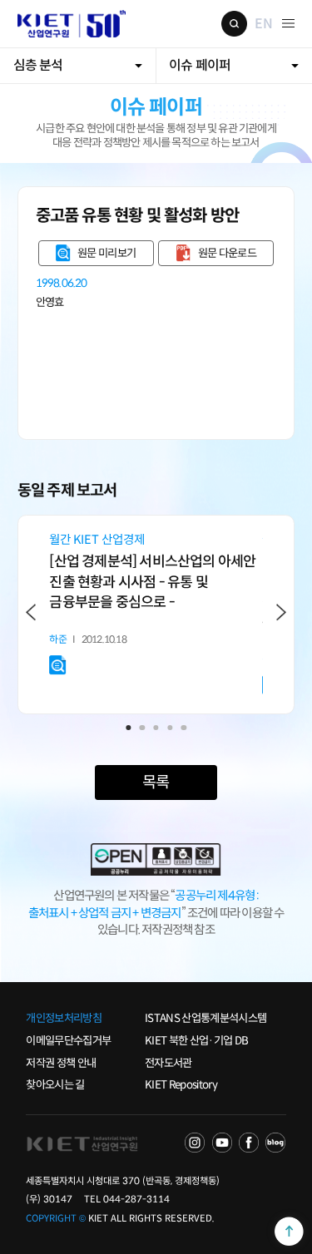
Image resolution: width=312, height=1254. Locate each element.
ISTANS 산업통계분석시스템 (205, 1018)
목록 (155, 782)
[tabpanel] (155, 604)
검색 (234, 24)
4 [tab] (169, 727)
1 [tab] (128, 727)
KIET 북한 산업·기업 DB (196, 1041)
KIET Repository (181, 1085)
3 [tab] (155, 727)
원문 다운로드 (227, 253)
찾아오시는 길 (55, 1085)
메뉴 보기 (288, 23)
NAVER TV (195, 1143)
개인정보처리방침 (64, 1018)
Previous (30, 612)
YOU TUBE (222, 1143)
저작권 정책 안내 (61, 1063)
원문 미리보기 (106, 253)
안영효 (50, 302)
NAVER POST (275, 1143)
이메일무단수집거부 (68, 1041)
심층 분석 (38, 65)
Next (280, 612)
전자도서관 (168, 1063)
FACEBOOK (249, 1143)
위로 (289, 1231)
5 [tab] (183, 727)
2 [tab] (142, 727)
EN (263, 23)
